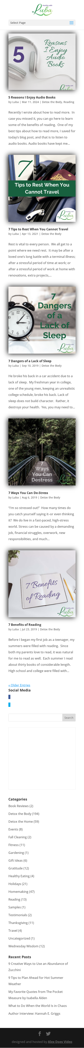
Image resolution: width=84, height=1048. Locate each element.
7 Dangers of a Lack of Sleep (29, 361)
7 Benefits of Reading (24, 625)
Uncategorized (19, 938)
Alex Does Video (60, 1042)
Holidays (14, 884)
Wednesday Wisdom (23, 946)
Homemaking (18, 891)
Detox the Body (52, 102)
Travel (12, 930)
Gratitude (15, 868)
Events (13, 829)
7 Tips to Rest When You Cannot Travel (38, 229)
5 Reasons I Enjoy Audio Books (31, 97)
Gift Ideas (15, 860)
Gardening (16, 853)
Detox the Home (20, 821)
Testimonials (17, 915)
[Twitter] (9, 705)
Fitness (13, 845)
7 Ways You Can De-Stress (28, 493)
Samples (14, 907)
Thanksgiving (18, 923)
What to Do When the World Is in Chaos (37, 1006)
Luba (15, 102)
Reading (68, 102)
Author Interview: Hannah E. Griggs (34, 1013)
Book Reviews (18, 806)
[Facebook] (9, 697)
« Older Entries (19, 685)
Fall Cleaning (17, 837)
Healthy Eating (19, 876)
